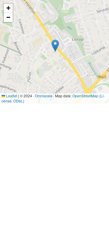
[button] (55, 45)
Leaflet (11, 95)
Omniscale (43, 95)
